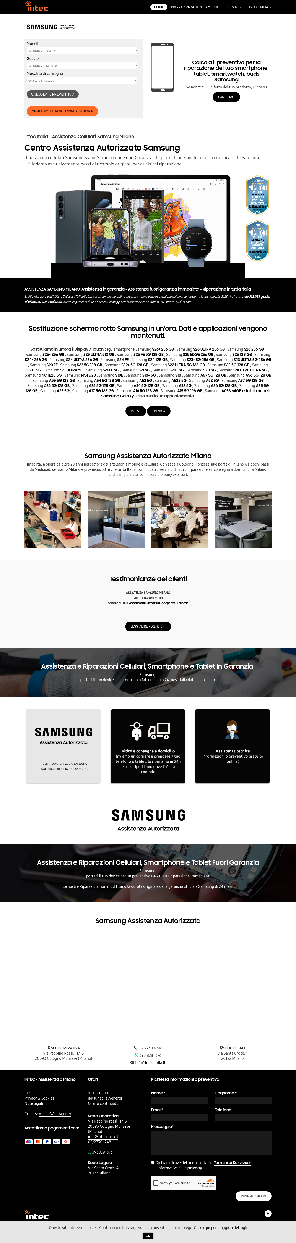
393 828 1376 (149, 1055)
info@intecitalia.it (150, 1062)
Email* (157, 1109)
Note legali (33, 1103)
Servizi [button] (233, 7)
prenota (158, 411)
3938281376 (102, 1152)
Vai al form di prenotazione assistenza (62, 111)
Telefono (223, 1109)
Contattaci (226, 97)
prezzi (136, 411)
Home (159, 7)
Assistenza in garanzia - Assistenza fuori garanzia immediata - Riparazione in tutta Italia (137, 289)
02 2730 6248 (150, 1048)
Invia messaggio (253, 1196)
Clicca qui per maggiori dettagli (220, 1227)
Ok (148, 1236)
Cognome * (226, 1092)
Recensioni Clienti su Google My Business (158, 603)
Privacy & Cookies (39, 1098)
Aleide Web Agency (55, 1113)
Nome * (158, 1092)
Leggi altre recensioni (148, 626)
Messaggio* (162, 1126)
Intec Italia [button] (259, 7)
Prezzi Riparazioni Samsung (195, 7)
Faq (27, 1093)
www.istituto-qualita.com (174, 302)
